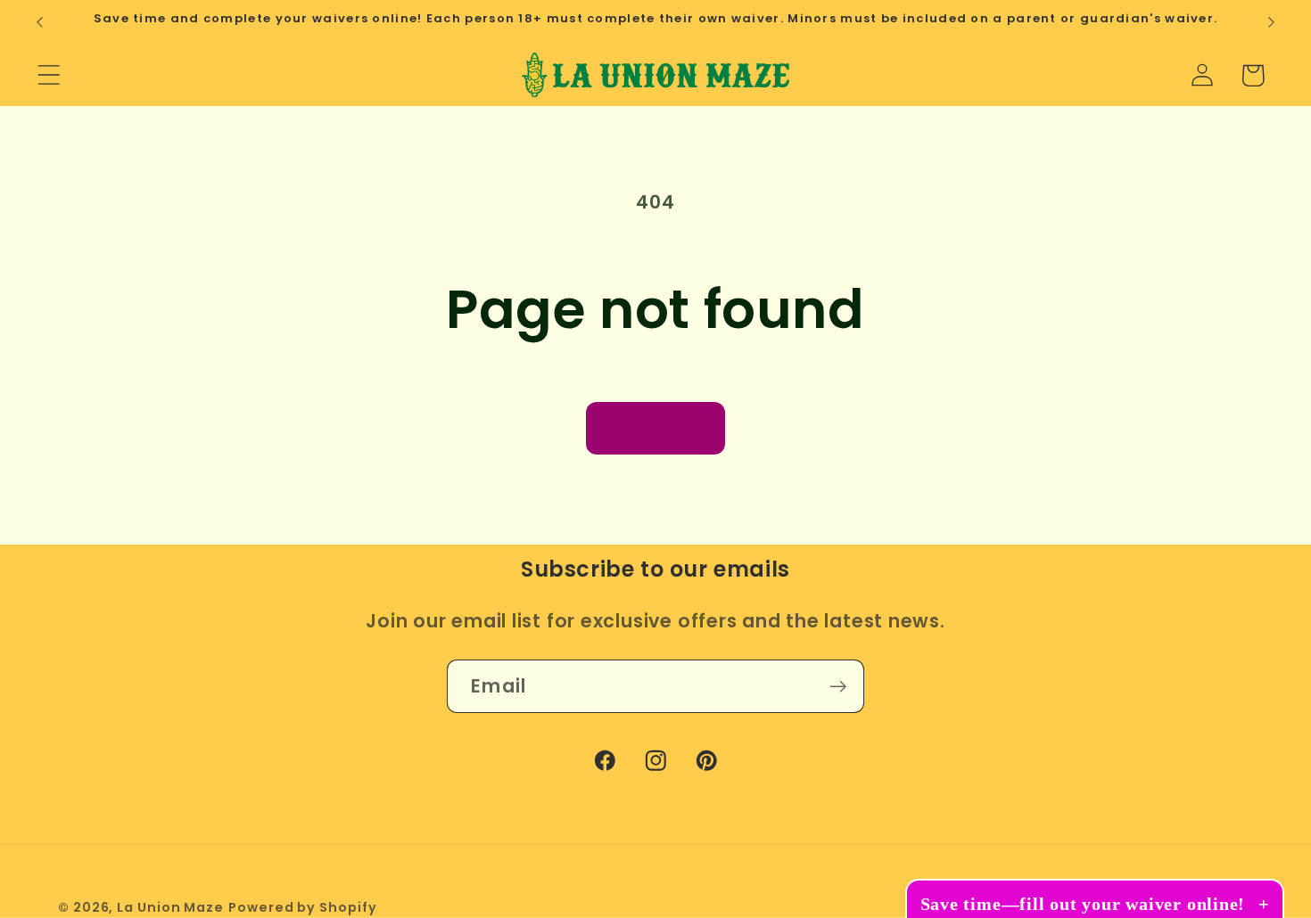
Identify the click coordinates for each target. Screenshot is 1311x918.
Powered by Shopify (302, 907)
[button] (48, 75)
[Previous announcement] (39, 22)
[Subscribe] (837, 687)
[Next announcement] (1271, 22)
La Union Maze (170, 907)
